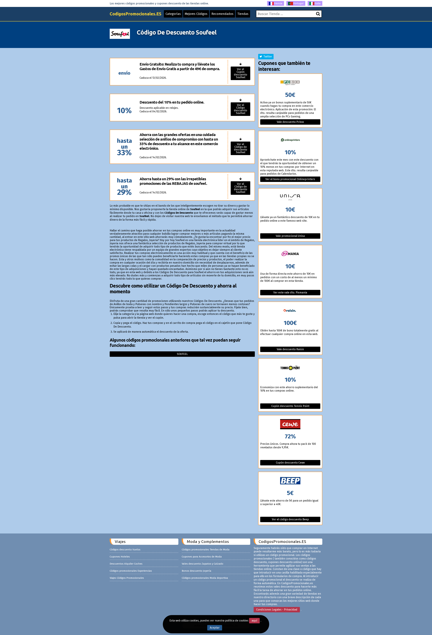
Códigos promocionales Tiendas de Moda (206, 549)
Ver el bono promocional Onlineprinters (290, 179)
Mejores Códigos (196, 14)
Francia (278, 3)
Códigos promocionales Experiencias (131, 570)
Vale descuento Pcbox (290, 121)
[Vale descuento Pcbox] (290, 83)
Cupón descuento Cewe (290, 462)
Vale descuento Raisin (290, 349)
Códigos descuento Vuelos (125, 549)
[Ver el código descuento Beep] (290, 481)
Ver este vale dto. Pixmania (290, 292)
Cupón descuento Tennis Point (290, 406)
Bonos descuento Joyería (196, 570)
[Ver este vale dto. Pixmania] (290, 254)
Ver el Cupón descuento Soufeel (240, 73)
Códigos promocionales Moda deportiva (205, 577)
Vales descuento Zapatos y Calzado (202, 563)
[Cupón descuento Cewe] (290, 424)
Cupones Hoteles (120, 556)
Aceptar (215, 627)
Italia (317, 3)
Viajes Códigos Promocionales (127, 577)
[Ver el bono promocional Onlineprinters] (290, 140)
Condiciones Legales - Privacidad (276, 609)
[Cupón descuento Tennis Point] (290, 367)
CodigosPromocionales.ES (135, 13)
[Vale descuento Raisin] (290, 311)
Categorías (173, 14)
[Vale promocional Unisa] (290, 197)
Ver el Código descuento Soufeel (240, 109)
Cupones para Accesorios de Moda (202, 556)
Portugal (298, 3)
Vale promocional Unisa (290, 236)
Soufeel (182, 354)
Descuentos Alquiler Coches (126, 563)
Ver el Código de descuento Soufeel (240, 148)
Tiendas (242, 14)
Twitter (267, 56)
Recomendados (222, 14)
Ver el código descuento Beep (290, 519)
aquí (254, 620)
